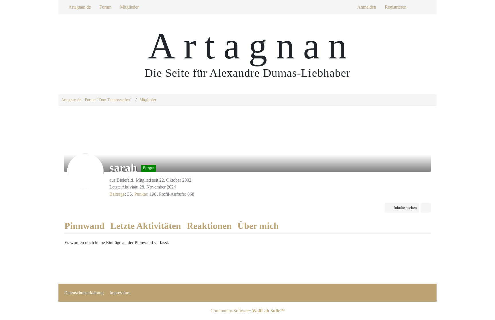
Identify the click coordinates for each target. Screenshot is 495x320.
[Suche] (421, 7)
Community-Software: (248, 310)
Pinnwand (84, 226)
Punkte (140, 194)
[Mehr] (426, 208)
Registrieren (395, 7)
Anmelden (366, 7)
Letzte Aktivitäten (145, 226)
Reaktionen (209, 226)
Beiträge (117, 194)
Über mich (258, 226)
